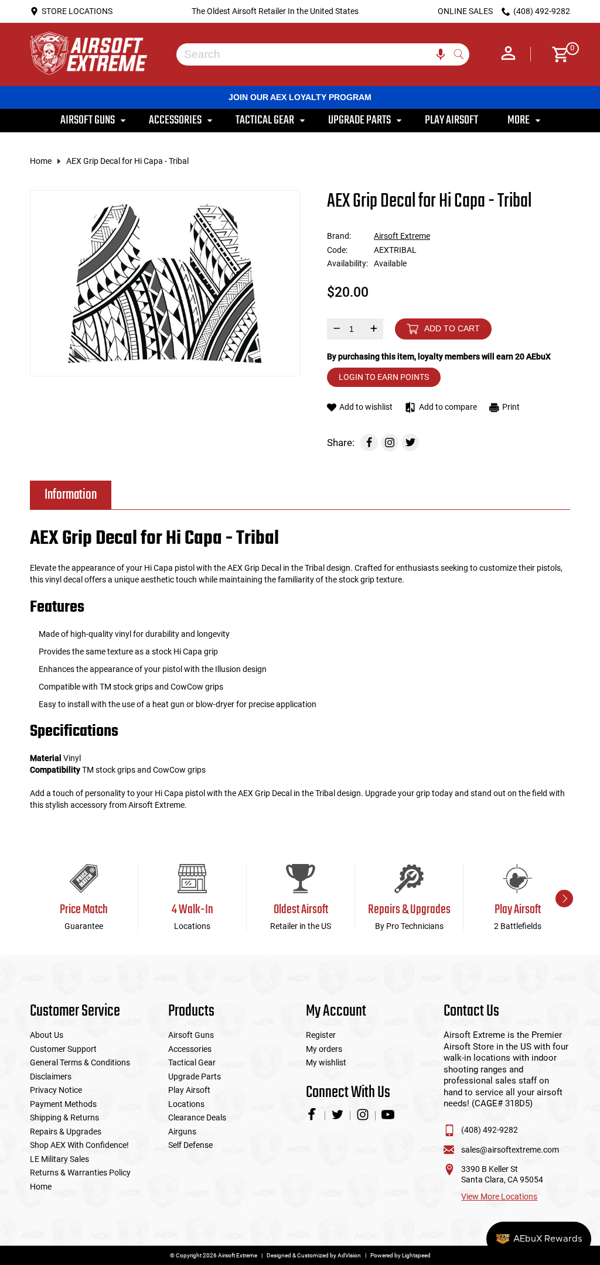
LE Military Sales (59, 1159)
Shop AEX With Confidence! (79, 1145)
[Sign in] (508, 54)
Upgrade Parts (194, 1076)
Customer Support (63, 1049)
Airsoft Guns (191, 1035)
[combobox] (314, 54)
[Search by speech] (440, 54)
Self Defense (190, 1145)
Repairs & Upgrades (65, 1131)
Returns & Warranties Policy (80, 1172)
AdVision (349, 1255)
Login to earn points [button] (384, 377)
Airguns (182, 1131)
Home (41, 161)
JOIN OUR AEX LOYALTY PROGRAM (300, 97)
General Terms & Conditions (80, 1062)
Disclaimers (50, 1076)
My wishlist (326, 1062)
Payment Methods (63, 1104)
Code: (337, 250)
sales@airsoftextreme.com (510, 1149)
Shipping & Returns (64, 1117)
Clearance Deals (197, 1117)
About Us (46, 1035)
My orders (324, 1049)
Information (71, 495)
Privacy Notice (56, 1090)
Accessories (190, 1049)
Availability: (347, 263)
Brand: (339, 236)
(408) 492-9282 (489, 1129)
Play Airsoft (189, 1090)
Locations (186, 1104)
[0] (556, 54)
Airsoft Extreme (402, 236)
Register (321, 1035)
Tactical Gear (192, 1062)
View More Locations (499, 1196)
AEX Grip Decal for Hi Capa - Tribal (127, 161)
